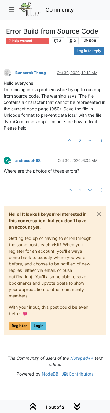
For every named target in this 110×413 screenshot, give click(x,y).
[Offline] (9, 72)
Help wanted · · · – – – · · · (30, 41)
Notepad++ (82, 358)
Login (38, 325)
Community (60, 9)
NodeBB (50, 373)
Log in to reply (89, 50)
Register (19, 325)
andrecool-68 (28, 160)
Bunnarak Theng (30, 72)
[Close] (99, 214)
